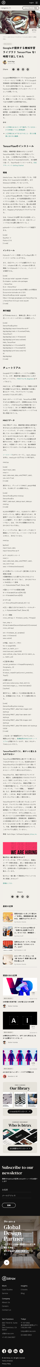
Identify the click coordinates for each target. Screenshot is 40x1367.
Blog (23, 1293)
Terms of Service (7, 1361)
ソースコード (7, 455)
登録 (9, 1205)
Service (5, 1293)
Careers (5, 1306)
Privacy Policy (6, 1364)
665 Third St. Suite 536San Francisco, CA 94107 (9, 1326)
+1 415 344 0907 (8, 1337)
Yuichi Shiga (11, 61)
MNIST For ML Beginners (25, 379)
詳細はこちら (7, 883)
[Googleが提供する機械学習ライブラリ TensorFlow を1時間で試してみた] (23, 69)
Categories (5, 8)
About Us (6, 1302)
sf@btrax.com (8, 1333)
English (31, 3)
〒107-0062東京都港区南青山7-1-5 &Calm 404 (29, 1325)
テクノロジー (7, 44)
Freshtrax (19, 37)
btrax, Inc (33, 834)
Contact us (6, 1310)
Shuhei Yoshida (13, 1006)
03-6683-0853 (26, 1335)
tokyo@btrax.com (28, 1331)
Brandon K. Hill (12, 1076)
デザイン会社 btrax (8, 37)
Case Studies (7, 1289)
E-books (24, 1289)
